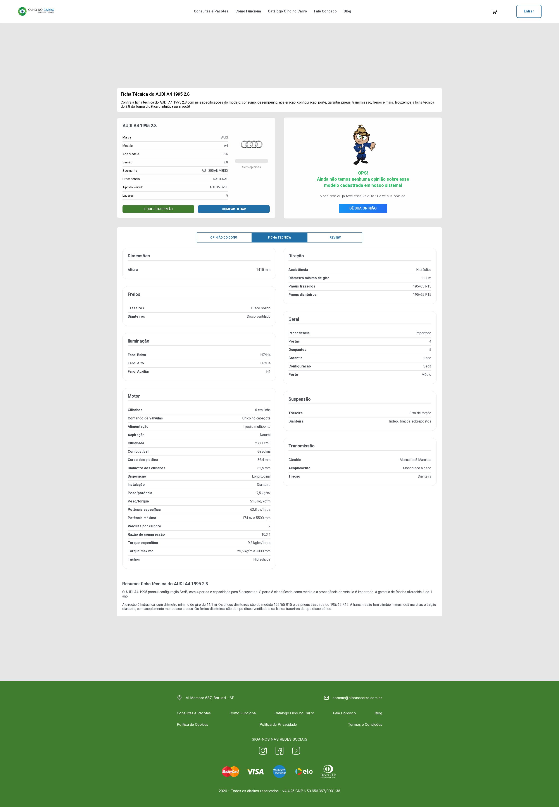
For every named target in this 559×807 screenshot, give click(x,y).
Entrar (529, 11)
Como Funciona (248, 11)
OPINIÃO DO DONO (223, 237)
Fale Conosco (325, 11)
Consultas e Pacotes (211, 11)
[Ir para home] (36, 11)
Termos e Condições (365, 724)
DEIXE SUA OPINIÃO (158, 209)
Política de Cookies (192, 724)
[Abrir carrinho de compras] (494, 11)
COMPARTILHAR (234, 209)
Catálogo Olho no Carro (287, 11)
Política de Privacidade (278, 724)
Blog (347, 11)
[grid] (279, 412)
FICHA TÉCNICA (279, 237)
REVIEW (335, 237)
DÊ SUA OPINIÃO (363, 208)
